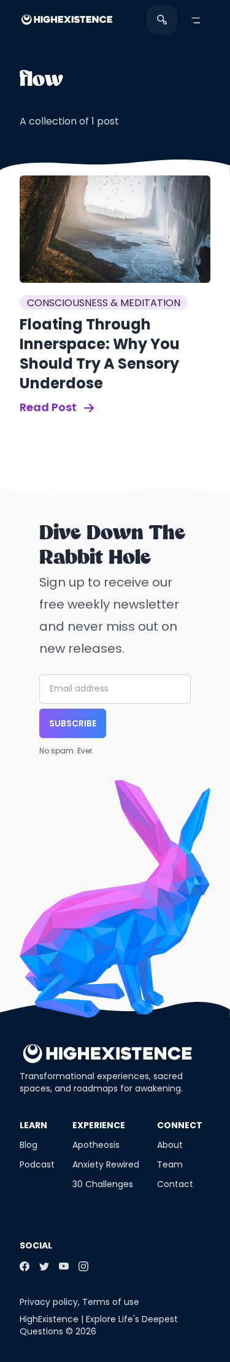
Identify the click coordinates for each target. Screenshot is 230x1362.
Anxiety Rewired (105, 1164)
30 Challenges (102, 1184)
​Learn (33, 1125)
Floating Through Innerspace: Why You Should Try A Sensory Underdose (100, 353)
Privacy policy (49, 1302)
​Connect (179, 1125)
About (170, 1145)
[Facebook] (24, 1266)
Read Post (49, 407)
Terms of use (110, 1302)
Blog (28, 1145)
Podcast (37, 1164)
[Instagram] (83, 1266)
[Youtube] (64, 1266)
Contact (175, 1184)
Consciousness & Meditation (103, 303)
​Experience (98, 1125)
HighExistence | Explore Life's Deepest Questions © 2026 (99, 1325)
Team (170, 1164)
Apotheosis (96, 1145)
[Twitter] (44, 1266)
